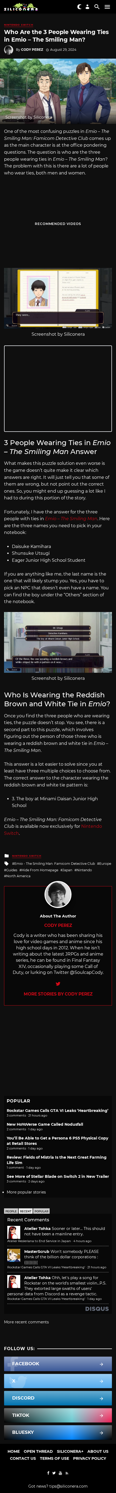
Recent (25, 1211)
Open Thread (38, 1451)
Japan (67, 870)
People (11, 1211)
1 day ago (94, 1299)
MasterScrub (36, 1251)
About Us (97, 1451)
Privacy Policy (89, 1458)
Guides (11, 870)
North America (18, 876)
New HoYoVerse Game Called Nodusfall (45, 1124)
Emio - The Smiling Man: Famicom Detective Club (54, 864)
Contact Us (23, 1458)
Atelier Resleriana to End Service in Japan (39, 1241)
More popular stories (26, 1192)
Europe (105, 864)
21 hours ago (96, 1267)
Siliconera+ (70, 1451)
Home (14, 1451)
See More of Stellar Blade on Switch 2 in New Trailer (58, 1176)
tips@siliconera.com (68, 1486)
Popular (41, 1211)
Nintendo (84, 870)
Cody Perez (32, 50)
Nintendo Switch (18, 24)
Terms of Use (54, 1458)
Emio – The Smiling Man (71, 518)
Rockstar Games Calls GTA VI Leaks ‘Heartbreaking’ (57, 1110)
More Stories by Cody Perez (58, 994)
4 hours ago (82, 1241)
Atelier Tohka (37, 1228)
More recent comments (26, 1322)
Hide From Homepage (40, 870)
